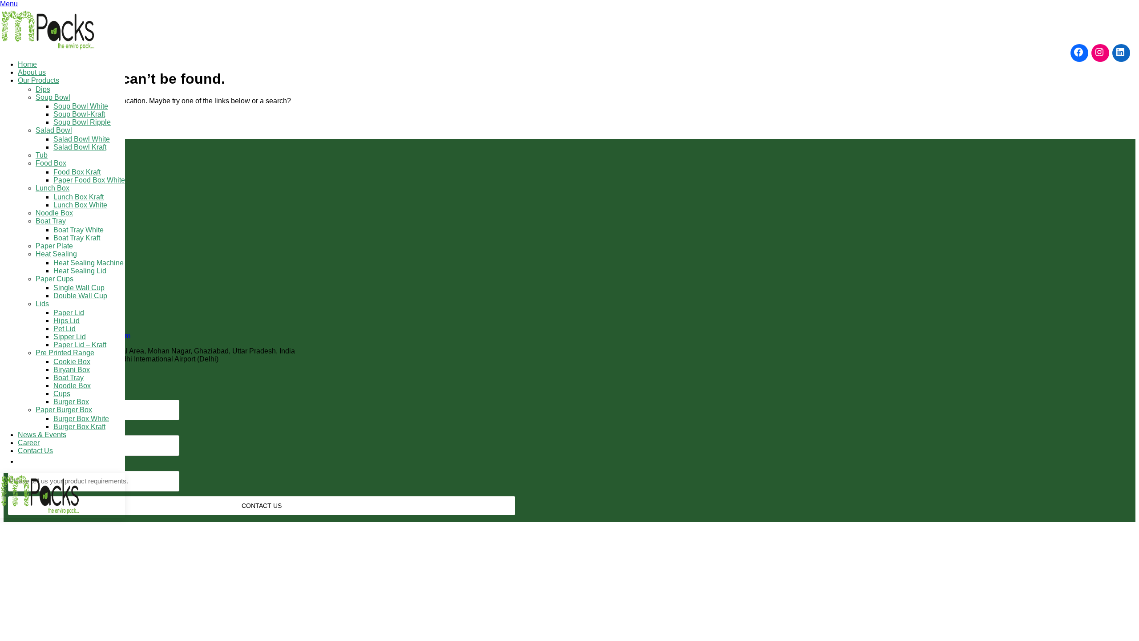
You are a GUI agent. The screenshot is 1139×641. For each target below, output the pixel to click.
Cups (61, 394)
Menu (9, 4)
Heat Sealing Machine (88, 263)
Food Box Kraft (77, 172)
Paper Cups (54, 279)
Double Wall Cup (80, 296)
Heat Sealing (56, 254)
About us (32, 72)
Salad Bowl (54, 130)
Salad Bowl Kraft (79, 147)
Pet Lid (64, 329)
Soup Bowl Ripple (82, 122)
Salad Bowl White (81, 139)
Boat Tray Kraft (76, 238)
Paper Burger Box (64, 410)
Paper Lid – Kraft (79, 345)
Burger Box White (81, 418)
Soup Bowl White (80, 106)
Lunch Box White (80, 205)
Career (29, 442)
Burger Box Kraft (79, 426)
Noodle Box (54, 213)
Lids (42, 304)
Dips (43, 89)
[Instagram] (1100, 52)
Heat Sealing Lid (79, 271)
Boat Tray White (78, 230)
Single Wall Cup (79, 288)
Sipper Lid (69, 337)
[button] (22, 461)
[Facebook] (1079, 52)
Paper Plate (54, 246)
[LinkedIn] (1121, 52)
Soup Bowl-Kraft (79, 114)
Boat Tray (51, 221)
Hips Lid (66, 321)
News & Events (42, 434)
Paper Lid (68, 312)
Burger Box (71, 402)
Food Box (51, 163)
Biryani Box (71, 369)
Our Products (38, 80)
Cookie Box (71, 361)
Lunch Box (52, 188)
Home (27, 64)
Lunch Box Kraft (78, 197)
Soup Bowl (53, 97)
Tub (42, 155)
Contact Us (35, 450)
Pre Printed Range (65, 353)
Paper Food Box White (89, 180)
